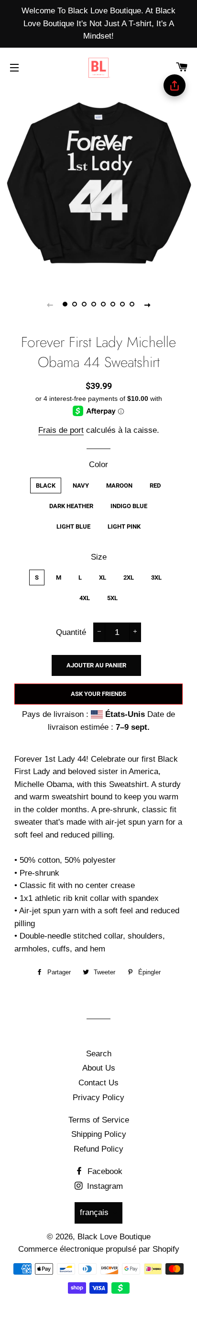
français (94, 1212)
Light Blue (73, 526)
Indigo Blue (128, 506)
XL (102, 577)
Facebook (103, 1171)
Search (98, 1053)
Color (98, 464)
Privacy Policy (98, 1097)
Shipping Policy (98, 1134)
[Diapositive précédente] (49, 304)
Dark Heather (71, 506)
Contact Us (98, 1082)
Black (45, 485)
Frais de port (61, 430)
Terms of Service (98, 1119)
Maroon (119, 485)
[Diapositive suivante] (147, 304)
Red (155, 485)
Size (99, 557)
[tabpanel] (98, 184)
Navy (81, 485)
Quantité (71, 632)
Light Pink (124, 526)
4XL (84, 598)
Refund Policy (98, 1149)
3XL (156, 577)
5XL (112, 598)
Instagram (104, 1186)
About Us (98, 1068)
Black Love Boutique (114, 1236)
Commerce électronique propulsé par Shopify (98, 1249)
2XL (128, 577)
